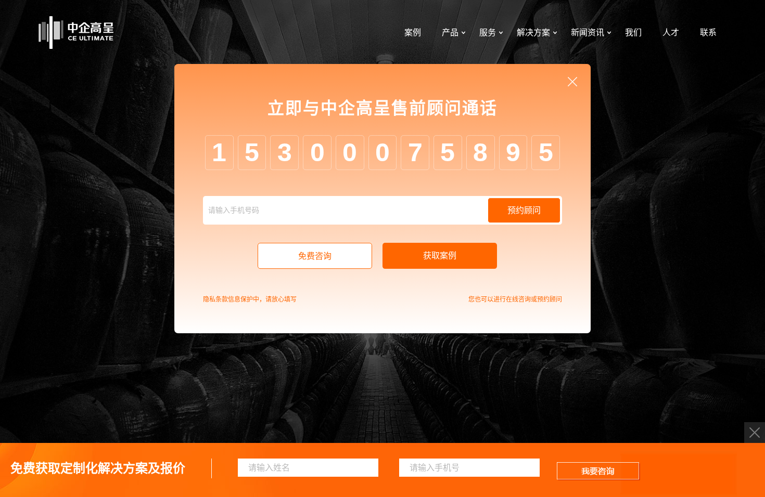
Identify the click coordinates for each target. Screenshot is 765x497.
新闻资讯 (587, 32)
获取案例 (439, 255)
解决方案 (533, 32)
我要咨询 (598, 471)
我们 (633, 32)
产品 (450, 32)
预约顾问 (524, 210)
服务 (487, 32)
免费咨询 (315, 256)
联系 (708, 32)
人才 (670, 32)
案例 (412, 32)
